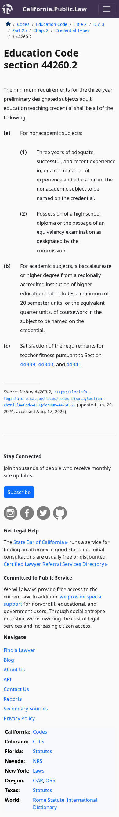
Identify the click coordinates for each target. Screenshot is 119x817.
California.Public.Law (55, 9)
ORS (50, 780)
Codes (23, 24)
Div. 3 (99, 24)
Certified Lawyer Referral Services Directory (54, 564)
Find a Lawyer (19, 650)
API (7, 679)
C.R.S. (39, 741)
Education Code (51, 24)
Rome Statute (48, 800)
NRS (37, 761)
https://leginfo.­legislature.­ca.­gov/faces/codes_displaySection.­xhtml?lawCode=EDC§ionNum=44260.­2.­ (55, 398)
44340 (45, 364)
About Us (14, 669)
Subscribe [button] (19, 492)
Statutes (42, 751)
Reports (13, 699)
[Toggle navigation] (106, 9)
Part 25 (19, 30)
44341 (73, 364)
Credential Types (72, 30)
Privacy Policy (19, 718)
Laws (39, 770)
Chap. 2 (41, 30)
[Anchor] (30, 117)
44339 (27, 364)
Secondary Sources (26, 708)
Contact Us (16, 689)
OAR (38, 780)
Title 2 (80, 24)
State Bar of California (38, 542)
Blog (9, 660)
